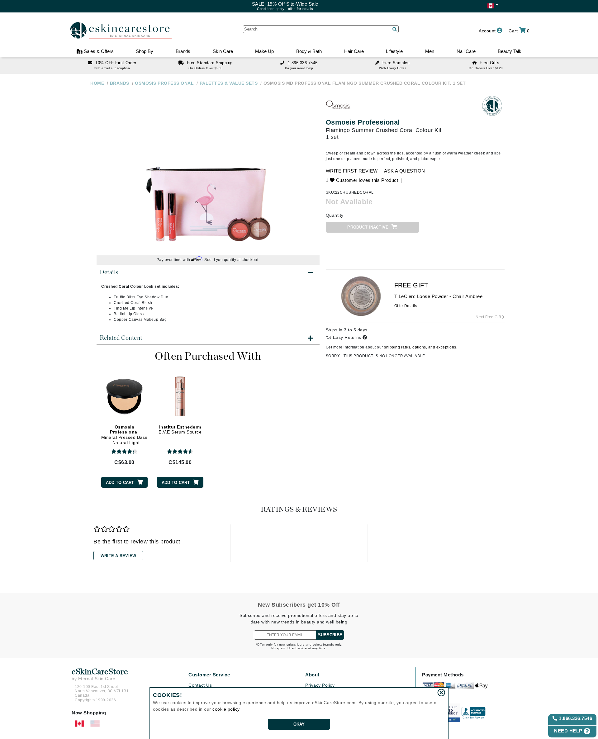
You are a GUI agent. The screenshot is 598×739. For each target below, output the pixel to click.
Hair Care (354, 51)
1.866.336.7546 (575, 718)
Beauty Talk (509, 51)
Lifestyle (394, 51)
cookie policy (226, 709)
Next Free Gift (489, 317)
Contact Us (200, 685)
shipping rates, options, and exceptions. (420, 347)
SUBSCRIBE (330, 634)
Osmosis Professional (363, 122)
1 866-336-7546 (303, 62)
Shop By (144, 51)
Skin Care (223, 51)
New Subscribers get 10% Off (299, 605)
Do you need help (299, 68)
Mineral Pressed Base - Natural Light (124, 434)
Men (429, 51)
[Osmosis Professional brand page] (338, 105)
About (312, 674)
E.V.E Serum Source (180, 429)
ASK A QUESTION (404, 170)
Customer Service (209, 674)
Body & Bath (309, 51)
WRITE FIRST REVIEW (352, 170)
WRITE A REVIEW (118, 555)
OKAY (299, 724)
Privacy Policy (320, 685)
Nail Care (466, 51)
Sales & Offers (98, 51)
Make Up (264, 51)
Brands (183, 51)
